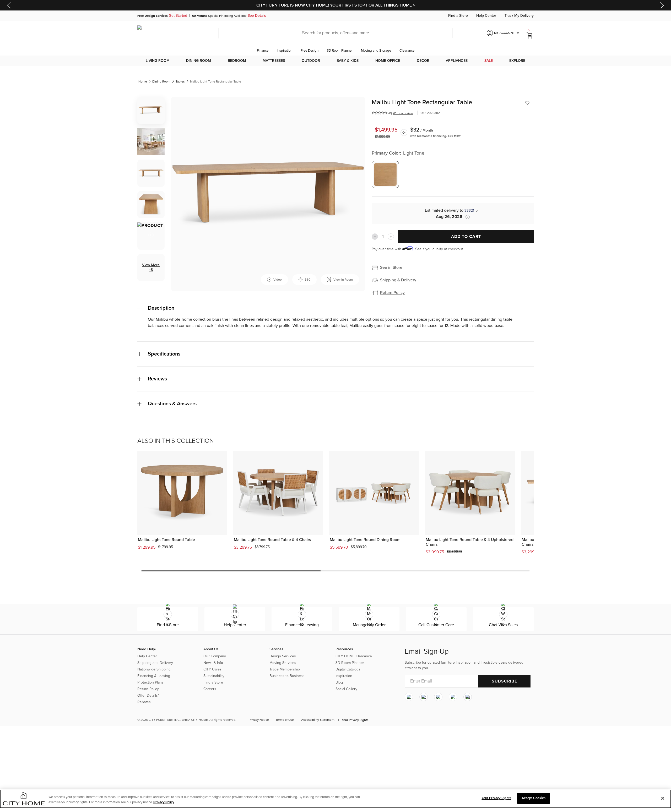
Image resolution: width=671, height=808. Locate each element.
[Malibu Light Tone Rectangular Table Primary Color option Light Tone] (385, 174)
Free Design (309, 50)
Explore (517, 61)
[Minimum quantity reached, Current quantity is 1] (375, 236)
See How (454, 136)
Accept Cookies (533, 798)
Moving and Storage (376, 50)
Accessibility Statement (317, 720)
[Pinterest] (453, 697)
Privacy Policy (163, 802)
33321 (469, 210)
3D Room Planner (340, 50)
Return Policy (392, 292)
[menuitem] (157, 61)
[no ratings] (379, 112)
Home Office (387, 61)
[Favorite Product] (527, 103)
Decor (423, 61)
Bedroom (237, 61)
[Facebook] (423, 697)
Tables (180, 81)
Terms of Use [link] (284, 720)
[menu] (335, 61)
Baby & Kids (348, 61)
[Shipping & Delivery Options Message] (466, 217)
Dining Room (198, 61)
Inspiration (284, 50)
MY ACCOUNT (507, 33)
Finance (262, 50)
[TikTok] (468, 697)
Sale (488, 61)
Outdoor (311, 61)
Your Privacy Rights (355, 720)
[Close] (662, 798)
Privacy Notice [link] (259, 720)
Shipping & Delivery (398, 280)
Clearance (406, 50)
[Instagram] (409, 697)
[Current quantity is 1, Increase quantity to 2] (391, 236)
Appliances (457, 61)
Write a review (403, 113)
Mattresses (274, 61)
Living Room (158, 61)
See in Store (391, 267)
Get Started (178, 16)
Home (142, 81)
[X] (438, 697)
